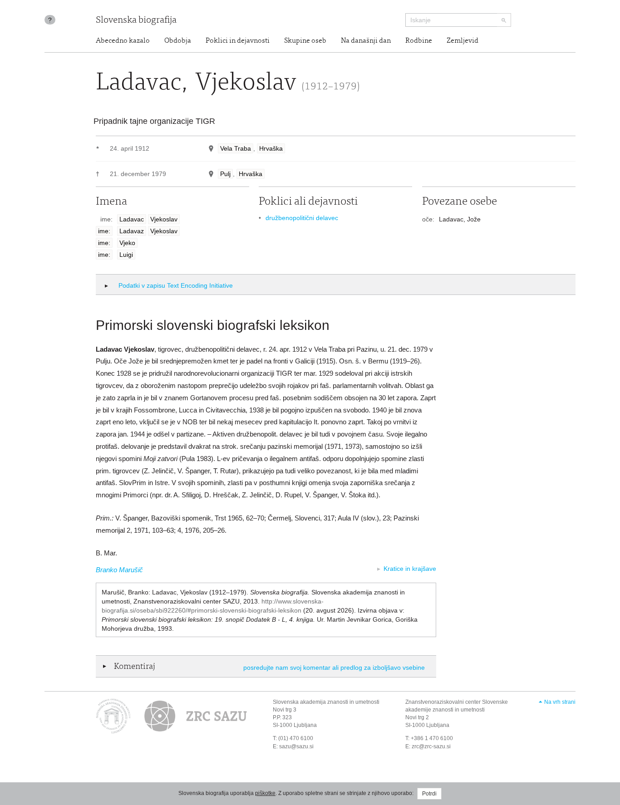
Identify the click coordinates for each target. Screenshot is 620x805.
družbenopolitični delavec (302, 217)
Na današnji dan (366, 40)
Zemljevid (462, 40)
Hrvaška (271, 148)
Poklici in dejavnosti (238, 40)
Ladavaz (131, 231)
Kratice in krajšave (410, 568)
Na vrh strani (560, 702)
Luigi (126, 254)
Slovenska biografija (136, 20)
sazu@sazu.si (296, 746)
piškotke (265, 793)
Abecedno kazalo (123, 40)
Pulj (225, 173)
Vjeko (127, 242)
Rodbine (418, 40)
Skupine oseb (305, 40)
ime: (104, 231)
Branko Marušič (119, 570)
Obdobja (177, 40)
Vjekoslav (163, 219)
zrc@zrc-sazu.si (431, 746)
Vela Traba (235, 148)
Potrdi (429, 793)
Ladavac (131, 219)
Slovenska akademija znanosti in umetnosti (326, 702)
